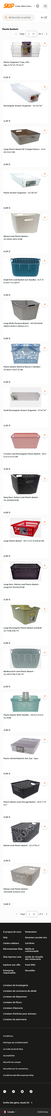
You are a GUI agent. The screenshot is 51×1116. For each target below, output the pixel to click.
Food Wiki (30, 964)
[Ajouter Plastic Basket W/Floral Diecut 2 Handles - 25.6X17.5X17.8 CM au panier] (44, 348)
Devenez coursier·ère (36, 937)
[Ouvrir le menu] (45, 6)
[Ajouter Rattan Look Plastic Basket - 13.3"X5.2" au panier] (44, 826)
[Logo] (9, 6)
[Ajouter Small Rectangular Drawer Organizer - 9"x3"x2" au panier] (44, 391)
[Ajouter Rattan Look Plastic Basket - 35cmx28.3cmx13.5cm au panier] (44, 870)
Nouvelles (30, 970)
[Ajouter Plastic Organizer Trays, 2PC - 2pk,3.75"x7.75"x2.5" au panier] (44, 43)
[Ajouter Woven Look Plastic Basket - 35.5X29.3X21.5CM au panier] (44, 217)
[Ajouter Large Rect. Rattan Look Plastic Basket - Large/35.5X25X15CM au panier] (44, 565)
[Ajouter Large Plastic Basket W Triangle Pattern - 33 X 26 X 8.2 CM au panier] (44, 130)
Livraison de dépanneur (15, 996)
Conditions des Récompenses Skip (18, 1075)
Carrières (29, 943)
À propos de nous (12, 931)
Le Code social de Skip (13, 1049)
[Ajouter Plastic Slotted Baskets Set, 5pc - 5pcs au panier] (44, 739)
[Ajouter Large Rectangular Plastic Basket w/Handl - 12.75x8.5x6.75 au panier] (44, 609)
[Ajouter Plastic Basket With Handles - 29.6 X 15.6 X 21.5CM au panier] (44, 696)
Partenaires (31, 931)
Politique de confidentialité (15, 1042)
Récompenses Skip (13, 948)
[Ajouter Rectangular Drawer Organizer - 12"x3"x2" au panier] (44, 87)
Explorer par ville (11, 964)
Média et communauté (32, 950)
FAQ (5, 937)
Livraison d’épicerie (13, 1008)
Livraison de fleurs (12, 1002)
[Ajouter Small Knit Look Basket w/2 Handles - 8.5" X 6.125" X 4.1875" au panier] (44, 261)
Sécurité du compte (12, 1062)
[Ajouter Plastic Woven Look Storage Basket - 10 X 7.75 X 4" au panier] (44, 783)
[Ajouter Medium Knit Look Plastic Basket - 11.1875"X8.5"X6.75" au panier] (44, 652)
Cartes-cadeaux (11, 943)
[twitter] (5, 1094)
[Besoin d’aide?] (37, 6)
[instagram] (23, 1094)
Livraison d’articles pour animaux (19, 1013)
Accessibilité (9, 1055)
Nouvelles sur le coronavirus (15, 1068)
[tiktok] (31, 1094)
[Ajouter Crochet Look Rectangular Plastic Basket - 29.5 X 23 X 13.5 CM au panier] (44, 435)
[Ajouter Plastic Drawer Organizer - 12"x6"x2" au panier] (44, 174)
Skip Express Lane (12, 956)
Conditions (8, 1036)
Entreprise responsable (9, 971)
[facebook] (14, 1094)
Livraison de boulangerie (15, 985)
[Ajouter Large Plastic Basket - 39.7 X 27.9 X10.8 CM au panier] (44, 522)
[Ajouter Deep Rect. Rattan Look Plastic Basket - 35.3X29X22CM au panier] (44, 478)
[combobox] (20, 17)
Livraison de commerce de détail (19, 990)
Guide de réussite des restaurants (34, 958)
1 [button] (28, 33)
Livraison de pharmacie (15, 1019)
